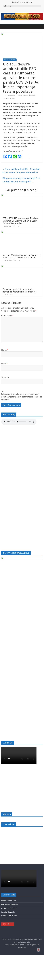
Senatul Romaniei (8, 912)
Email (4, 363)
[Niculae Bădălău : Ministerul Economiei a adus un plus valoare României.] (22, 232)
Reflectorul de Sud (8, 900)
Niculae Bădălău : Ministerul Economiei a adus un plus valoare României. (21, 256)
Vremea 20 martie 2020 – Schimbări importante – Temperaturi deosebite (21, 170)
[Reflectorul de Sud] (3, 26)
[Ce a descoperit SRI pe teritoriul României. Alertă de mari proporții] (22, 266)
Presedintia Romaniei (9, 904)
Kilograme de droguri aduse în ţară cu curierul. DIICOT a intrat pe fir (21, 180)
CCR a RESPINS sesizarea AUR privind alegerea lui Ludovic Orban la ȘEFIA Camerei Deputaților (20, 221)
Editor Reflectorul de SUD (26, 95)
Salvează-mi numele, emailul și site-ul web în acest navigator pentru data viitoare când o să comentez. (21, 397)
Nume (4, 350)
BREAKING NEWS (9, 60)
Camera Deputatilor (9, 916)
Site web (5, 377)
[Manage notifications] (38, 950)
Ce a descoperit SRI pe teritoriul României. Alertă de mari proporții (19, 290)
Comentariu (7, 315)
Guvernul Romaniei (8, 908)
